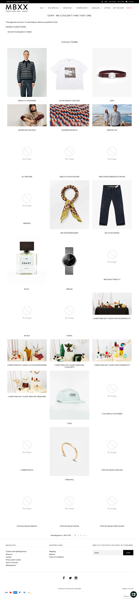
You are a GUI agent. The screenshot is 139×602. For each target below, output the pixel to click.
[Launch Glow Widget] (133, 594)
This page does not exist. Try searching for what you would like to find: (32, 22)
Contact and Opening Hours (16, 551)
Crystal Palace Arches (112, 470)
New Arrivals (53, 8)
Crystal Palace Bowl (69, 526)
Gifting (107, 8)
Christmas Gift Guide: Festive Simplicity (112, 318)
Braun (69, 289)
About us (9, 554)
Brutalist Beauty (112, 279)
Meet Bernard (76, 588)
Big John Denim (112, 233)
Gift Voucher (118, 8)
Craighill (69, 479)
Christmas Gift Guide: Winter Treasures (27, 396)
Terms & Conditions (56, 557)
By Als (27, 336)
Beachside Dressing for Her (112, 177)
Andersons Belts (69, 130)
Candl (69, 336)
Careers (9, 557)
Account (112, 2)
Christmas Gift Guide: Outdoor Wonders (27, 365)
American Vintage (27, 130)
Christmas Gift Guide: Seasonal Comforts (69, 366)
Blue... (27, 289)
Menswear (67, 8)
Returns (52, 554)
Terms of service (12, 562)
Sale (41, 8)
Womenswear (81, 8)
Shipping (52, 551)
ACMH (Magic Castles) (69, 101)
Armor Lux (112, 130)
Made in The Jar (127, 588)
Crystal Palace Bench (27, 526)
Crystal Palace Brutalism (112, 526)
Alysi (112, 101)
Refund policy (11, 565)
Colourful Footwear (112, 414)
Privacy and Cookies (13, 560)
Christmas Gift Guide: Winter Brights (112, 365)
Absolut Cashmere (27, 101)
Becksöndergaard (69, 233)
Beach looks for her (69, 177)
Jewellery (96, 8)
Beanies (27, 223)
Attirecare (27, 177)
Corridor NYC (26, 470)
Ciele (69, 423)
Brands (129, 8)
